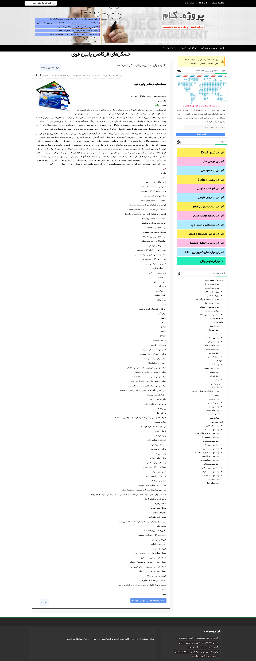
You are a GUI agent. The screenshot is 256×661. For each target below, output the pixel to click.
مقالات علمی (214, 418)
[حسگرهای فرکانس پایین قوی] (53, 111)
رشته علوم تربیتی (212, 349)
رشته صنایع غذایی (212, 426)
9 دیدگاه (44, 602)
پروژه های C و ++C (211, 284)
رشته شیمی (214, 372)
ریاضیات (216, 380)
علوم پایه (219, 360)
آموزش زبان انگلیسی (185, 638)
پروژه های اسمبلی (212, 288)
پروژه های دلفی (213, 295)
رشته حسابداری (213, 330)
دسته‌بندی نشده (216, 318)
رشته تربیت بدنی (212, 406)
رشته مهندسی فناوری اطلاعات (207, 452)
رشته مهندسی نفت (211, 475)
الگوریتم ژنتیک (193, 647)
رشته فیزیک (214, 376)
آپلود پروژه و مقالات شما (212, 48)
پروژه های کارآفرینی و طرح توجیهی (205, 391)
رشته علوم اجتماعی (211, 345)
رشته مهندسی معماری (210, 468)
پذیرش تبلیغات (169, 48)
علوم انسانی (218, 322)
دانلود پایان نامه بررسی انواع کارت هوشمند (141, 65)
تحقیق (217, 395)
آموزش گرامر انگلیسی (210, 647)
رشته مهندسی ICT (212, 429)
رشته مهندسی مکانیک (210, 471)
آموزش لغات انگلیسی (210, 643)
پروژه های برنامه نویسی (213, 280)
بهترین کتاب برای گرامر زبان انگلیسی (204, 652)
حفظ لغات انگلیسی (181, 652)
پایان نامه (215, 387)
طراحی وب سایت (212, 311)
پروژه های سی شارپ (211, 303)
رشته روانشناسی (212, 338)
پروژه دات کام (213, 657)
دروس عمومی (213, 403)
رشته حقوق (214, 334)
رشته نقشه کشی (212, 479)
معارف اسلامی (213, 357)
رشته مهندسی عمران (211, 449)
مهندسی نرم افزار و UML (209, 315)
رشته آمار (215, 364)
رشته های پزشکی (212, 410)
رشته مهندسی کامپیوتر (210, 456)
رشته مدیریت (214, 353)
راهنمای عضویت (188, 48)
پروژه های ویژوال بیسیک (209, 307)
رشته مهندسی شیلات (211, 441)
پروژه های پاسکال (212, 292)
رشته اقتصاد (214, 326)
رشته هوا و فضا (213, 483)
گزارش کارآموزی (212, 414)
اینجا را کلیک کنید (208, 122)
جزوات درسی (214, 399)
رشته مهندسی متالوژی (210, 464)
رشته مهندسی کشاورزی (209, 460)
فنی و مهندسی (217, 422)
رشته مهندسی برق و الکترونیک (207, 433)
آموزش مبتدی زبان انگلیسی (189, 643)
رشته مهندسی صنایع (211, 445)
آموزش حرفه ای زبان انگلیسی (207, 638)
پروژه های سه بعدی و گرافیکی (207, 299)
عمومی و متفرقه (216, 383)
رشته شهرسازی (213, 341)
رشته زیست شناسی (211, 368)
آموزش (212, 153)
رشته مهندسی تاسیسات (210, 437)
